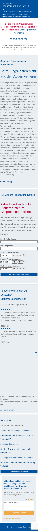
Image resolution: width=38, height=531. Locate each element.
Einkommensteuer (19, 61)
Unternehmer (13, 444)
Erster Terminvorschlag (9, 252)
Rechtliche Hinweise (14, 527)
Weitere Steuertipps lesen (19, 471)
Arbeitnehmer (6, 64)
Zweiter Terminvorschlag (10, 259)
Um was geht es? (7, 246)
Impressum (27, 527)
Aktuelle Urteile (6, 431)
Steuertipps (8, 181)
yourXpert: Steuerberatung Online (11, 518)
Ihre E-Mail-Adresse (8, 239)
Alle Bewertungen (7, 410)
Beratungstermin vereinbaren (19, 274)
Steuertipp (5, 61)
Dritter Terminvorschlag (9, 266)
